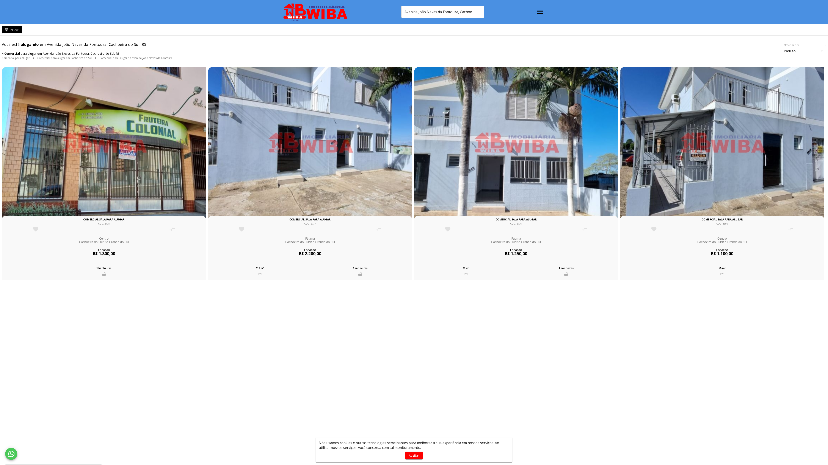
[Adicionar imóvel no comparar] (172, 229)
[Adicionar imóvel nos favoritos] (35, 229)
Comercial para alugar (16, 58)
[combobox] (442, 12)
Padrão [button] (790, 51)
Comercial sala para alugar (103, 219)
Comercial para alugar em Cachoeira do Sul (64, 58)
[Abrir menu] (540, 12)
